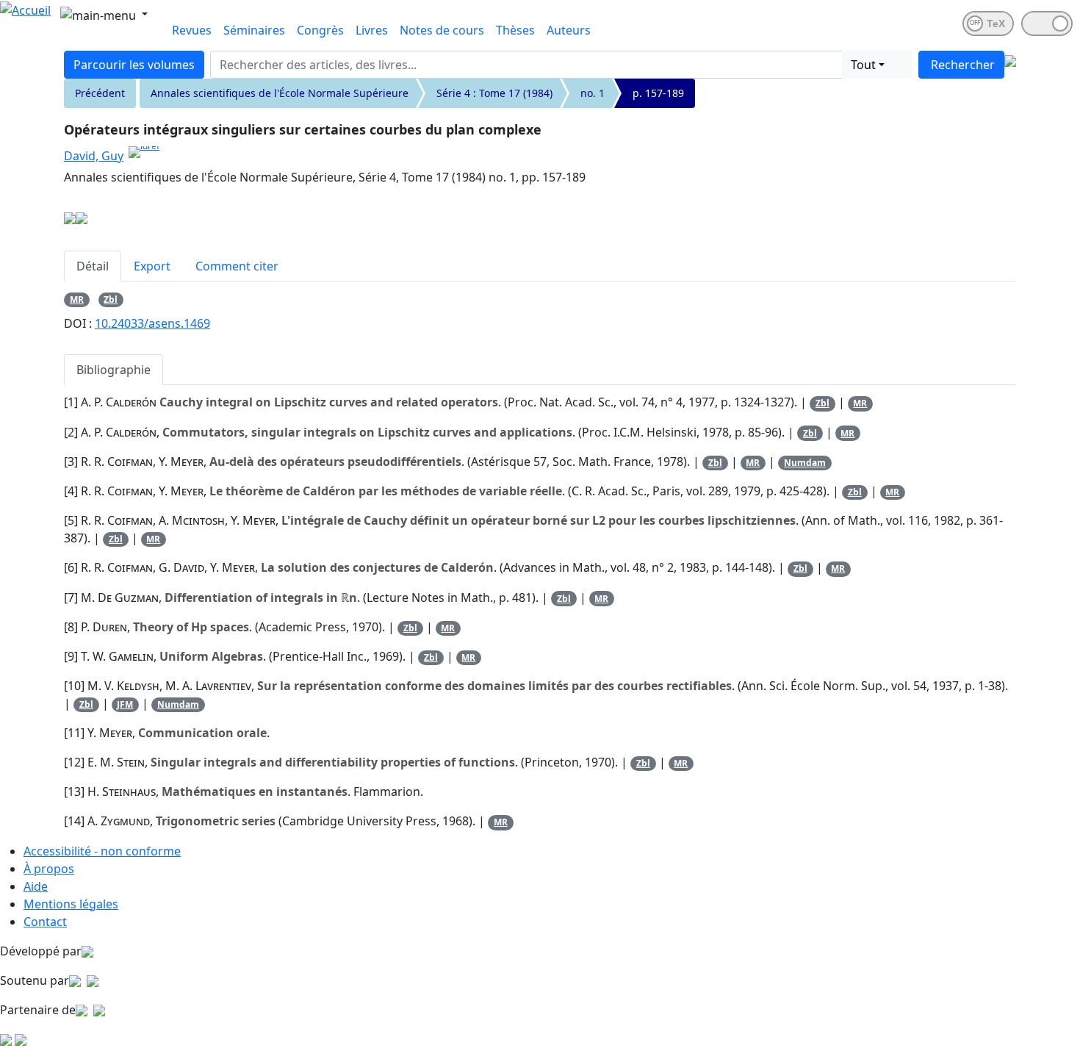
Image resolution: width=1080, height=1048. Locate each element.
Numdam (805, 462)
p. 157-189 (658, 93)
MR (77, 299)
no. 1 (592, 93)
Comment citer (236, 266)
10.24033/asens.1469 (152, 323)
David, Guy (93, 156)
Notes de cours (442, 30)
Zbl (111, 299)
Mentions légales (71, 904)
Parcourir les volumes (134, 65)
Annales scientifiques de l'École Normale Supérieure (279, 93)
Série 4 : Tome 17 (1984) (494, 93)
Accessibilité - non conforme (102, 851)
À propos (49, 869)
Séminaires (254, 30)
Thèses (515, 30)
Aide (36, 886)
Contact (45, 922)
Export (152, 266)
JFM (125, 704)
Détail (92, 266)
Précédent (100, 93)
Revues (192, 30)
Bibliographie (113, 370)
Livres (372, 30)
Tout (863, 65)
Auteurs (569, 30)
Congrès (320, 30)
